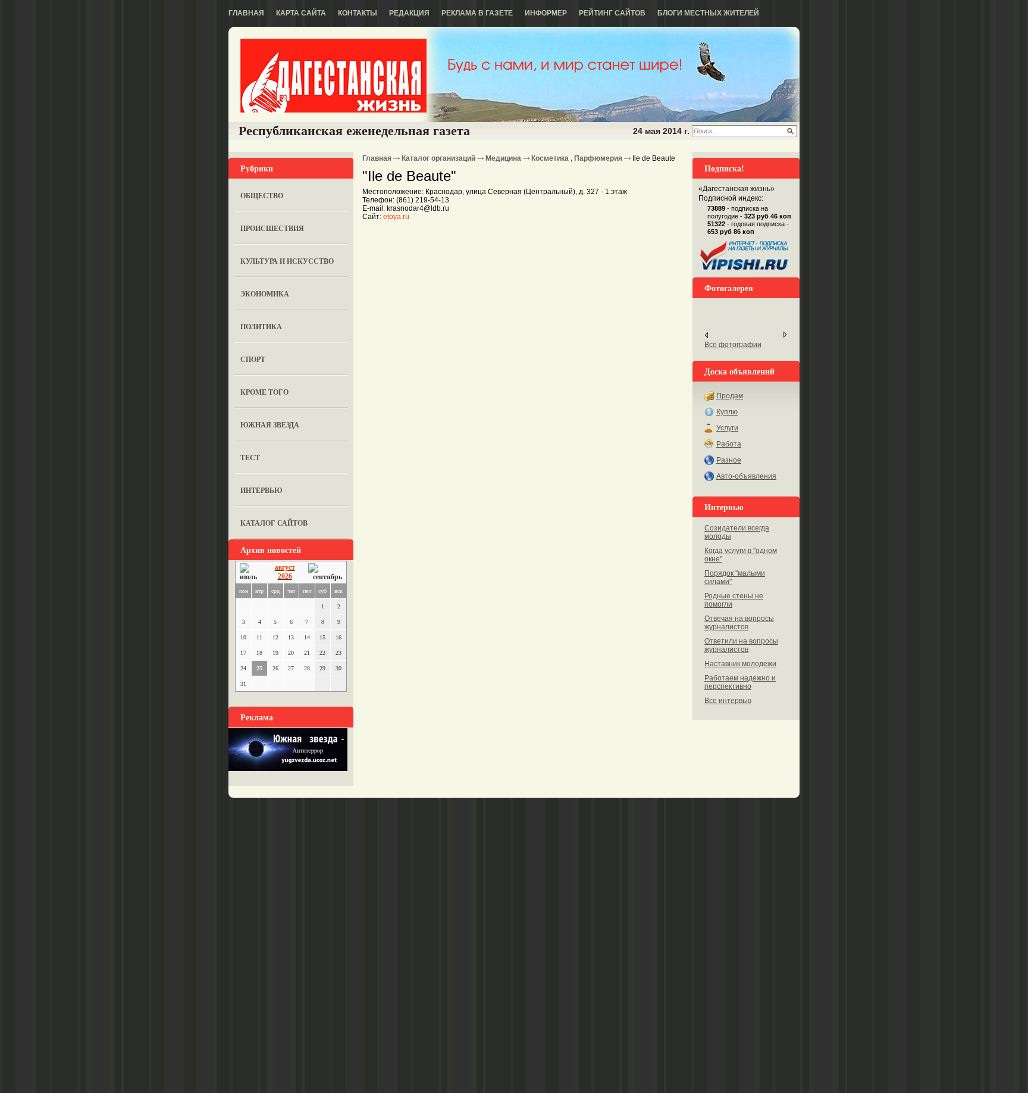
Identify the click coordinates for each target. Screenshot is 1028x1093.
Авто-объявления (746, 476)
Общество (261, 196)
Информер (546, 13)
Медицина (503, 158)
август (285, 567)
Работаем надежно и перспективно (740, 682)
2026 (285, 576)
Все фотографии (732, 345)
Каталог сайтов (274, 523)
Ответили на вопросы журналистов (741, 645)
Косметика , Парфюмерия (576, 158)
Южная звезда (269, 425)
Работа (728, 444)
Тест (250, 457)
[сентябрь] (325, 572)
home (333, 76)
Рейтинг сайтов (612, 13)
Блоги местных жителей (708, 13)
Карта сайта (301, 13)
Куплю (727, 412)
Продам (729, 396)
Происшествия (272, 228)
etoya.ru (396, 217)
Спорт (252, 359)
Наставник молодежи (740, 664)
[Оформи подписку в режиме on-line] (744, 270)
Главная (246, 13)
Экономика (264, 294)
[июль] (250, 572)
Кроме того (264, 392)
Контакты (357, 13)
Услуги (727, 428)
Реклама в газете (477, 13)
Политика (261, 326)
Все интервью (727, 701)
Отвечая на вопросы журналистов (739, 622)
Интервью (261, 490)
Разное (728, 460)
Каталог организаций (438, 158)
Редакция (409, 13)
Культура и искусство (287, 261)
